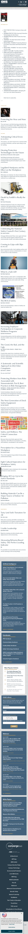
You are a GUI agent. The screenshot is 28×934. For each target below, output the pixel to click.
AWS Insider (14, 862)
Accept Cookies (11, 931)
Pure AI (14, 882)
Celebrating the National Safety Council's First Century (13, 229)
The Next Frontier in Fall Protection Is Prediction (13, 604)
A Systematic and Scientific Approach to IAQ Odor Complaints (12, 366)
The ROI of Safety (8, 300)
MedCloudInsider (14, 879)
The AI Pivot (14, 903)
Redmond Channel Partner (14, 888)
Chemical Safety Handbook (10, 642)
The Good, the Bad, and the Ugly (12, 345)
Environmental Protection (14, 871)
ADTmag (14, 859)
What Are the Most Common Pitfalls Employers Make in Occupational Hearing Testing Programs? (12, 804)
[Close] (21, 913)
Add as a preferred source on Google (23, 5)
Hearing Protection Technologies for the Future (12, 151)
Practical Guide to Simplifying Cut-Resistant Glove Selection (12, 829)
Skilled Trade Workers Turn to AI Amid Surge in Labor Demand (13, 568)
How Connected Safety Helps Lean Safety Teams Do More (12, 578)
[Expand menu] (25, 2)
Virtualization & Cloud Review (14, 909)
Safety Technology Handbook (11, 649)
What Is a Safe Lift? (9, 271)
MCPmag (14, 877)
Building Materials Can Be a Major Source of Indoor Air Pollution (12, 496)
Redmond (14, 885)
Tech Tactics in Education (14, 900)
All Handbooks (7, 662)
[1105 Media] (14, 852)
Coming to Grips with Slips (12, 244)
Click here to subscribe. (10, 98)
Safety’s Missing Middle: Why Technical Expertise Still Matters (15, 680)
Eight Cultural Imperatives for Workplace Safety (13, 463)
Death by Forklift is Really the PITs (13, 198)
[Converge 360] (14, 846)
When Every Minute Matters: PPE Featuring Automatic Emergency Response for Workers (11, 740)
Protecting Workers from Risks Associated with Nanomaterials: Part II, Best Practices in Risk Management (13, 382)
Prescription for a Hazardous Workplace (13, 448)
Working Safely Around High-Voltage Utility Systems (13, 758)
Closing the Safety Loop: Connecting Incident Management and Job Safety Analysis (13, 750)
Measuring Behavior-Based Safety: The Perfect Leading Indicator (12, 542)
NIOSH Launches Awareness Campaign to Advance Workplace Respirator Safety (15, 685)
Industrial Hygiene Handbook (11, 659)
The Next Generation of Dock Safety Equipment (13, 401)
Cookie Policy (11, 924)
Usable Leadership (9, 528)
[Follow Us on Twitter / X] (23, 2)
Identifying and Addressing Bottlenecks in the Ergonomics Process (13, 810)
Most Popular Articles (11, 668)
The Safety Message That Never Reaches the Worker (14, 672)
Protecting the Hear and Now (13, 119)
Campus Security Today (14, 865)
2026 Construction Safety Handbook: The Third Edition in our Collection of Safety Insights (13, 654)
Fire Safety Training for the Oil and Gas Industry (13, 824)
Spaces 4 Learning (14, 894)
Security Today (14, 891)
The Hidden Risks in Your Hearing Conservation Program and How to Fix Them (13, 778)
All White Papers (8, 833)
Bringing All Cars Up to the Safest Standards (12, 477)
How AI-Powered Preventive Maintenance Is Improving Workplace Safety (13, 618)
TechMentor (14, 897)
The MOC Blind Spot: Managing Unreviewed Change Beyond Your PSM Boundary (13, 819)
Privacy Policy (13, 715)
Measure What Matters (9, 814)
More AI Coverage (8, 629)
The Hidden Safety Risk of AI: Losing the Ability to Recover (13, 590)
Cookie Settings (11, 927)
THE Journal (14, 906)
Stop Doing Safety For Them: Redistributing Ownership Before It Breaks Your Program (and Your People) (13, 768)
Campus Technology (14, 868)
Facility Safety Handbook (9, 645)
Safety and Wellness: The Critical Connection (11, 433)
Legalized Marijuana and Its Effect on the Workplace (12, 168)
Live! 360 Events (14, 874)
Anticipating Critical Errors (12, 136)
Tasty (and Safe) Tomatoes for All (13, 513)
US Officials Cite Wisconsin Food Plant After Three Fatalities (14, 690)
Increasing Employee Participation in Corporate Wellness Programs (12, 329)
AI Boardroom (14, 856)
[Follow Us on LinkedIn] (21, 2)
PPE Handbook (7, 639)
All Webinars (7, 793)
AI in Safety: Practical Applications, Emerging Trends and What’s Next (12, 786)
